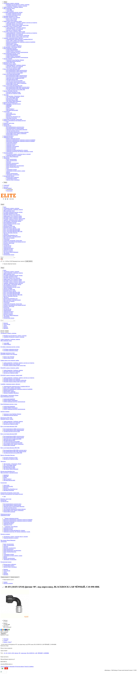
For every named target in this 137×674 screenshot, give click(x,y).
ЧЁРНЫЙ (40, 653)
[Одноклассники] (2, 629)
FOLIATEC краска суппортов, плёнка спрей (14, 31)
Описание (5, 638)
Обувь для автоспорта (11, 160)
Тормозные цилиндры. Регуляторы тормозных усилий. (19, 151)
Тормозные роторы (11, 149)
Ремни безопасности (11, 164)
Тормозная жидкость (8, 136)
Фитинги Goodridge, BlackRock (14, 45)
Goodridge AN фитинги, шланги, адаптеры (16, 5)
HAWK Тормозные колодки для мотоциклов (17, 52)
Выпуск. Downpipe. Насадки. (10, 91)
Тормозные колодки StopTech (13, 61)
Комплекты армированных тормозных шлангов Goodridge (20, 141)
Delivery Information (10, 666)
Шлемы (8, 172)
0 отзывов (5, 621)
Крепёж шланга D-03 (11, 43)
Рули (7, 168)
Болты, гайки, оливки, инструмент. (14, 40)
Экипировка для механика (12, 174)
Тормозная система (8, 137)
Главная (5, 582)
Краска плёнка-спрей (11, 20)
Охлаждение (6, 111)
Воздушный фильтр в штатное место (15, 127)
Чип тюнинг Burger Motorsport (13, 101)
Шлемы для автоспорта (12, 173)
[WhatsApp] (9, 629)
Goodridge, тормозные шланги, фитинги (13, 38)
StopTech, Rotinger (7, 58)
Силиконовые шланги (11, 178)
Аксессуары (9, 112)
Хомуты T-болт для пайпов (12, 179)
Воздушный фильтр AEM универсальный (16, 71)
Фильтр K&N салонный (12, 84)
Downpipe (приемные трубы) (10, 16)
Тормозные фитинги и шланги (13, 155)
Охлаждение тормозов (11, 142)
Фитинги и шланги (8, 152)
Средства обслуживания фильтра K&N (15, 81)
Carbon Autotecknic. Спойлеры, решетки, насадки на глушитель (21, 22)
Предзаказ (3, 633)
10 (4, 653)
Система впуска (7, 125)
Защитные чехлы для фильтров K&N (15, 78)
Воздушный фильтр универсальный (15, 128)
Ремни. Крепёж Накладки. (12, 167)
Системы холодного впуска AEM (14, 72)
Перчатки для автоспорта (12, 163)
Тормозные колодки (11, 147)
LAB (36, 653)
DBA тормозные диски (9, 8)
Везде (4, 207)
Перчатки (8, 161)
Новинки (5, 323)
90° (19, 653)
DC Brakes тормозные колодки (13, 13)
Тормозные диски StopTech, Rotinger (15, 60)
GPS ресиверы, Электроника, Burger (12, 47)
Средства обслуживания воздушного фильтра (17, 132)
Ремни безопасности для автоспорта (15, 165)
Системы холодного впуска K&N (14, 80)
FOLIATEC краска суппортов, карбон (12, 26)
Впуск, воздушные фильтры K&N (11, 74)
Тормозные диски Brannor (12, 146)
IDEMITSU (9, 105)
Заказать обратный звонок (9, 263)
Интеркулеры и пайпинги (12, 177)
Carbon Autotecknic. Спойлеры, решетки (13, 7)
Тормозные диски (10, 145)
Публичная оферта (19, 666)
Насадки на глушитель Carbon (13, 30)
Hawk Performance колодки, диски (11, 53)
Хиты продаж (6, 324)
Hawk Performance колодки (9, 48)
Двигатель (5, 94)
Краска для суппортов (11, 18)
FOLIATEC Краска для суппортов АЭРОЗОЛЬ (17, 35)
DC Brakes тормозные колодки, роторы (12, 12)
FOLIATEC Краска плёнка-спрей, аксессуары (17, 25)
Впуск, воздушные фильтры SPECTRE (12, 85)
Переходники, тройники (12, 44)
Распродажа (6, 124)
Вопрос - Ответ (7, 642)
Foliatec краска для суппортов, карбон (12, 21)
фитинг (16, 653)
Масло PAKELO (10, 109)
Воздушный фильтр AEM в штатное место (16, 70)
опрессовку (23, 653)
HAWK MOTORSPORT (12, 49)
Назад (5, 1)
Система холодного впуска (12, 130)
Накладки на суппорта (8, 238)
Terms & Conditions (29, 666)
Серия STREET (10, 11)
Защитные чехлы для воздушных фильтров (16, 129)
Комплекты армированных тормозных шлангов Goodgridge (20, 42)
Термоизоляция (7, 247)
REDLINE (8, 106)
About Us (3, 666)
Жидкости (8, 115)
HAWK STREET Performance (13, 51)
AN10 (12, 653)
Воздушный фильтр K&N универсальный (16, 76)
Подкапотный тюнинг (8, 176)
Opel (7, 121)
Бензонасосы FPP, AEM (9, 62)
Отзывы (5, 640)
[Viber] (7, 629)
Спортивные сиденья (11, 169)
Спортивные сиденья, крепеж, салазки (15, 170)
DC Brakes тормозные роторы (13, 14)
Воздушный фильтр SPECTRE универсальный (17, 88)
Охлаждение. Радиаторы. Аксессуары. (12, 119)
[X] (6, 629)
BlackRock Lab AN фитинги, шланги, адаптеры (17, 4)
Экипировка (6, 158)
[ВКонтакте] (1, 629)
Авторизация (9, 189)
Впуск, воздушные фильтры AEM (11, 69)
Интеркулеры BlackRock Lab (10, 102)
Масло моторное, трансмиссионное (12, 103)
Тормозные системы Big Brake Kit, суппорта (17, 150)
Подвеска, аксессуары (8, 123)
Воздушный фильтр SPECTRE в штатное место (17, 87)
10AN (9, 653)
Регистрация (9, 190)
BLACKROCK (30, 653)
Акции (5, 325)
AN (6, 653)
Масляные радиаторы (11, 118)
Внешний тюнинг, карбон (9, 63)
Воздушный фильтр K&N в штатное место (16, 75)
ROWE (8, 107)
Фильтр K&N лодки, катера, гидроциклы (16, 83)
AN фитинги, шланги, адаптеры (11, 3)
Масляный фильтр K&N (12, 79)
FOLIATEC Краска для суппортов (11, 17)
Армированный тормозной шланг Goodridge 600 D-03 (19, 39)
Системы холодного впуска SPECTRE (15, 89)
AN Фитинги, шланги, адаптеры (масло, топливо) (18, 154)
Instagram (5, 327)
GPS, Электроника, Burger (12, 97)
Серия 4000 (9, 9)
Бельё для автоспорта (11, 159)
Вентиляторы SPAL (11, 114)
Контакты (5, 328)
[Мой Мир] (4, 629)
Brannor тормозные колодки (13, 138)
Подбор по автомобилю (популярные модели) (14, 120)
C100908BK (46, 653)
